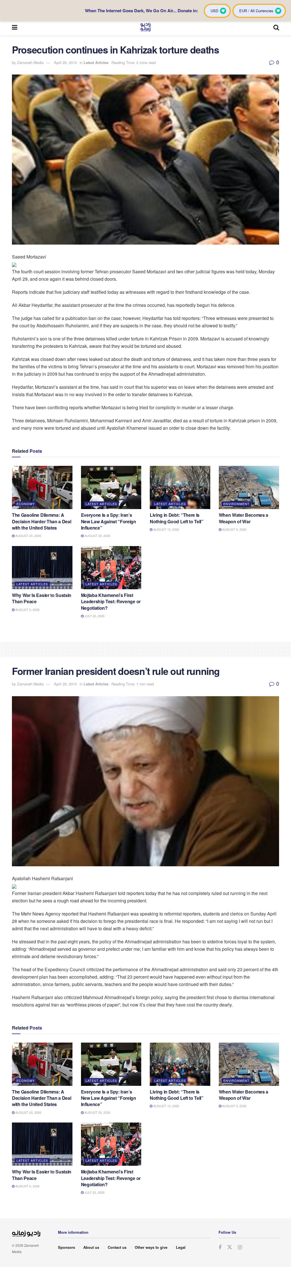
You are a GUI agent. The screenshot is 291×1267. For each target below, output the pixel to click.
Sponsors (66, 1247)
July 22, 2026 (94, 615)
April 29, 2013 (65, 62)
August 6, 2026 (233, 529)
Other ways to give (151, 1247)
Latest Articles (96, 62)
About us (91, 1247)
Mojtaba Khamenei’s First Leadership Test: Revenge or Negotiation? (111, 601)
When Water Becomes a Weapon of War (244, 518)
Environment (236, 503)
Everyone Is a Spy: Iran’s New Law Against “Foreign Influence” (108, 521)
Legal (181, 1247)
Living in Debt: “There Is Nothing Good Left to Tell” (176, 518)
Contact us (117, 1247)
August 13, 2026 (165, 529)
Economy (25, 503)
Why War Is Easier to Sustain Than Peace (41, 598)
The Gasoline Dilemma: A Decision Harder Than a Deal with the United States (41, 521)
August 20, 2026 (27, 535)
